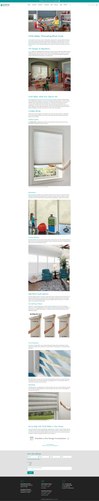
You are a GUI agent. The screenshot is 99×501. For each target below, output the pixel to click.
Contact (65, 4)
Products (40, 4)
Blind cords (64, 41)
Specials (56, 4)
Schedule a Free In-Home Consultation (48, 1)
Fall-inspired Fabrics (50, 444)
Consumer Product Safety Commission (45, 99)
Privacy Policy (55, 499)
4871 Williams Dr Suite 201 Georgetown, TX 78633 (25, 491)
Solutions (46, 4)
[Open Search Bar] (70, 5)
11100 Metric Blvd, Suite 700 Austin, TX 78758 (26, 485)
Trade (61, 4)
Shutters (34, 4)
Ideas (52, 4)
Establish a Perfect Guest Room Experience (50, 445)
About (29, 4)
